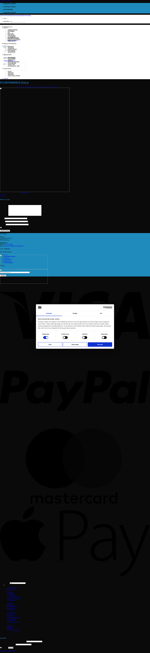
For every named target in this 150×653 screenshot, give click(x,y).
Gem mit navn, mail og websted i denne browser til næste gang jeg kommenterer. (27, 227)
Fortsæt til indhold (5, 0)
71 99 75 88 (8, 244)
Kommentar (4, 215)
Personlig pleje (12, 63)
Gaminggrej (10, 589)
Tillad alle (100, 344)
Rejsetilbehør (11, 57)
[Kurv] (5, 27)
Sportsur (10, 60)
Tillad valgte (75, 344)
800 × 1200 (20, 87)
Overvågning (11, 50)
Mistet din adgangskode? (7, 651)
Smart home (7, 68)
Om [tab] (101, 313)
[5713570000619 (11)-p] (34, 191)
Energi (9, 71)
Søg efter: (6, 21)
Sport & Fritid (7, 611)
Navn (2, 218)
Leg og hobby (11, 59)
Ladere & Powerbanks (14, 39)
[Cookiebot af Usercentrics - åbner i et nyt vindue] (104, 307)
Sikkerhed (11, 72)
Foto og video (11, 594)
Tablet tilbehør (12, 41)
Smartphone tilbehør (13, 38)
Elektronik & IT (7, 27)
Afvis (50, 344)
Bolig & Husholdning (9, 43)
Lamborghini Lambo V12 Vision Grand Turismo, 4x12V (41, 87)
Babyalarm (11, 46)
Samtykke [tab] (49, 313)
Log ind (11, 647)
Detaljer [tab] (75, 313)
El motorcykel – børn (14, 66)
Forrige (3, 194)
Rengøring (11, 47)
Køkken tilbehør (12, 49)
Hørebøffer (10, 592)
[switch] (65, 337)
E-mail (2, 221)
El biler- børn (11, 64)
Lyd (8, 591)
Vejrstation (11, 74)
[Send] (4, 23)
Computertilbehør (12, 588)
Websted (2, 224)
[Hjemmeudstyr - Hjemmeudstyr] (15, 15)
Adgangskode (7, 644)
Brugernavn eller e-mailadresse (13, 641)
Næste (3, 196)
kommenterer (25, 193)
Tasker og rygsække (13, 61)
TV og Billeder (12, 36)
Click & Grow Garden (14, 75)
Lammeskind (11, 52)
